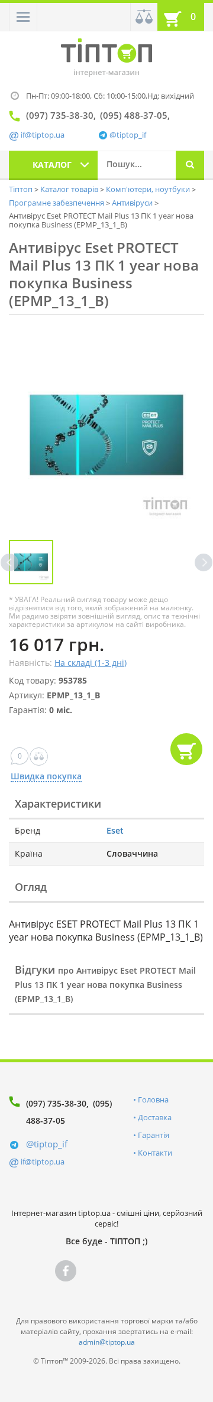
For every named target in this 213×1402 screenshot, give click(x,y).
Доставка (155, 1117)
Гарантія (153, 1135)
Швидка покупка (46, 777)
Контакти (155, 1152)
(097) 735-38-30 (56, 1103)
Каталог (52, 164)
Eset (115, 830)
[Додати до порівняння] (39, 756)
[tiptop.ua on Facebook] (65, 1270)
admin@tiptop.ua (107, 1342)
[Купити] (186, 749)
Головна (153, 1099)
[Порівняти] (143, 17)
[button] (23, 17)
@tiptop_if (127, 135)
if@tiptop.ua (42, 1161)
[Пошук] (190, 165)
